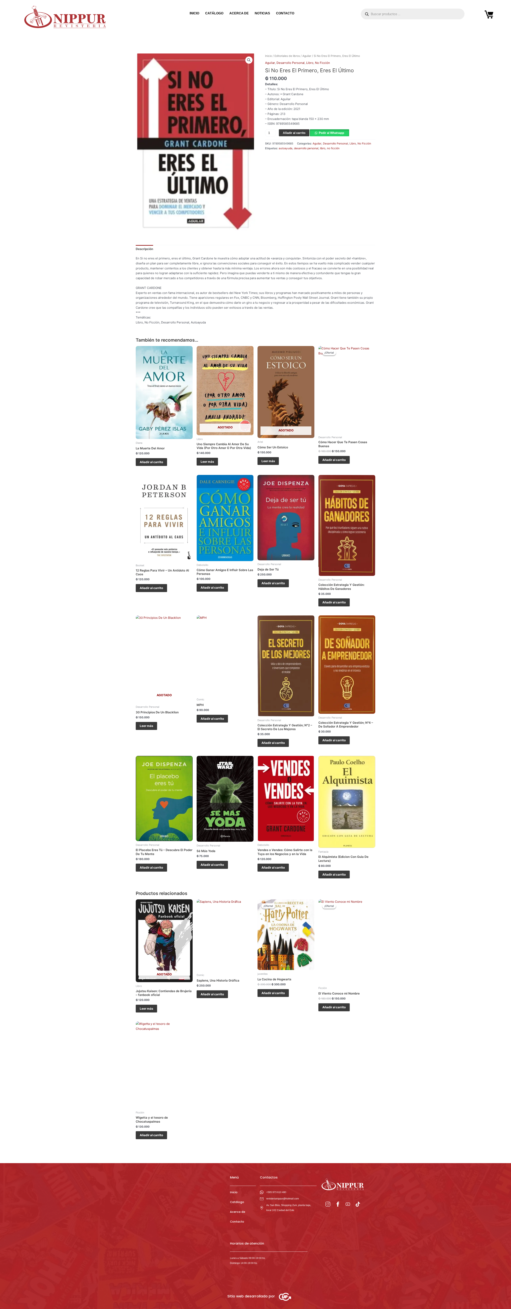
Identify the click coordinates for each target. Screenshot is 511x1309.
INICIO (194, 13)
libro (322, 148)
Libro (309, 63)
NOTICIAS (262, 13)
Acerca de (237, 1212)
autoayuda (285, 148)
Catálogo (237, 1202)
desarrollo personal (306, 148)
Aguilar (306, 55)
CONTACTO (285, 13)
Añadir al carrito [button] (151, 462)
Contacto (237, 1222)
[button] (249, 60)
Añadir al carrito (294, 132)
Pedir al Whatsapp (331, 132)
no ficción (333, 148)
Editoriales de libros (287, 55)
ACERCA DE (239, 13)
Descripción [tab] (144, 249)
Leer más (207, 462)
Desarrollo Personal (290, 63)
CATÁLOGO (214, 13)
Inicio (268, 55)
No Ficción (322, 63)
